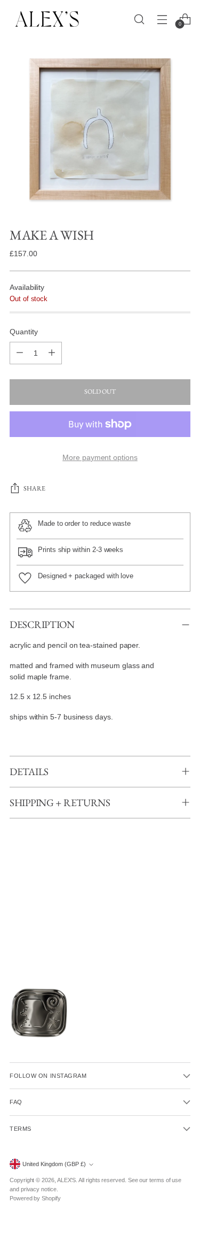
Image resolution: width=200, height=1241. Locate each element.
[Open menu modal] (162, 19)
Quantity (23, 331)
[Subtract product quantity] (19, 353)
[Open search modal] (139, 19)
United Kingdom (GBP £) (54, 1164)
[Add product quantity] (51, 353)
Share (34, 488)
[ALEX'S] (47, 19)
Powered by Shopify (35, 1198)
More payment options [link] (100, 457)
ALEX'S (66, 1180)
